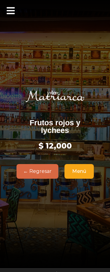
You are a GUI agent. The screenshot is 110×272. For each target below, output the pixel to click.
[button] (11, 11)
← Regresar (37, 171)
